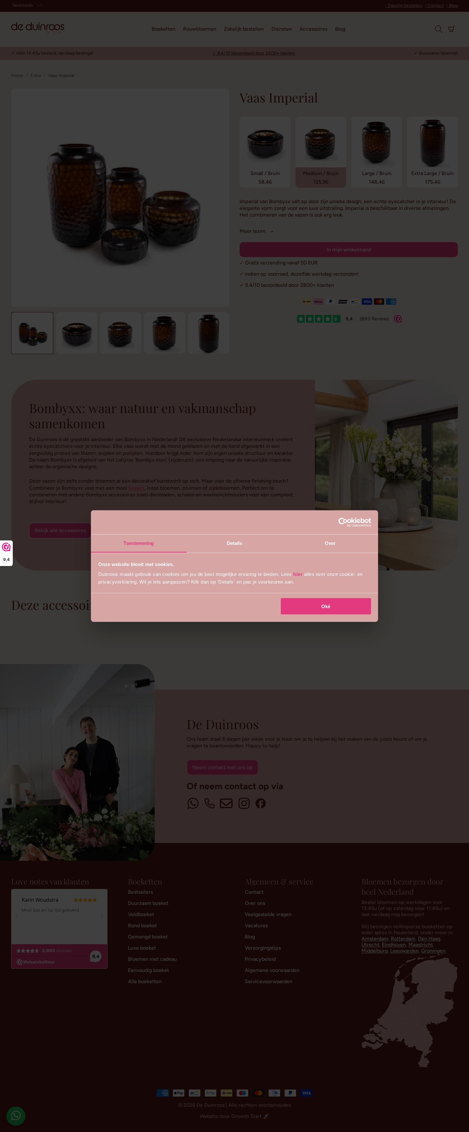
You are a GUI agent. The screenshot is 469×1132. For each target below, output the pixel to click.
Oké (325, 606)
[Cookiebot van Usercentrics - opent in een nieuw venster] (343, 522)
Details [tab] (234, 543)
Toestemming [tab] (138, 543)
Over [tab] (330, 543)
